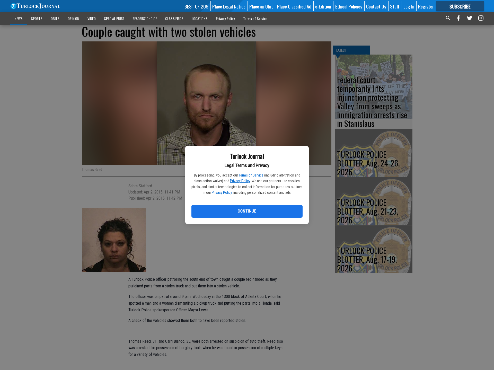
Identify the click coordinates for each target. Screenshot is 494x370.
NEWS (18, 18)
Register (426, 6)
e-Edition (323, 6)
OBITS (55, 18)
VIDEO (91, 18)
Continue (247, 211)
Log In (408, 6)
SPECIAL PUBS (114, 18)
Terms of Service (251, 175)
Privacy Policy (240, 181)
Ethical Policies (348, 6)
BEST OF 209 (196, 6)
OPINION (73, 18)
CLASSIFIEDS (174, 18)
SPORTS (36, 18)
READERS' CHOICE (145, 18)
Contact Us (376, 6)
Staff (394, 6)
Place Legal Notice (228, 6)
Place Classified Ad (294, 6)
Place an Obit (261, 6)
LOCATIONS (200, 18)
